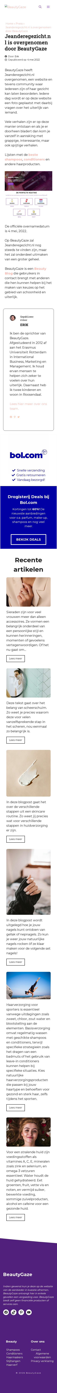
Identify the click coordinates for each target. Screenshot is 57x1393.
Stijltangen (13, 1361)
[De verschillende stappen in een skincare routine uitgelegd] (28, 794)
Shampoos (13, 1349)
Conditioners (14, 1353)
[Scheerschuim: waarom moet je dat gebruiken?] (28, 695)
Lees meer (15, 658)
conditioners (34, 159)
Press (19, 23)
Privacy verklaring (42, 1361)
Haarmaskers (14, 1357)
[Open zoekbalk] (40, 7)
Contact (36, 1349)
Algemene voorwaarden (42, 1355)
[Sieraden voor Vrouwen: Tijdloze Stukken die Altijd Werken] (28, 604)
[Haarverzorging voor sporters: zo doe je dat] (28, 997)
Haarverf (11, 1364)
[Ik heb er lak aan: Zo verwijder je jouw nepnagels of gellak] (28, 912)
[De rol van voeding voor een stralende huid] (28, 1144)
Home (9, 23)
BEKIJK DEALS (28, 539)
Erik (17, 56)
